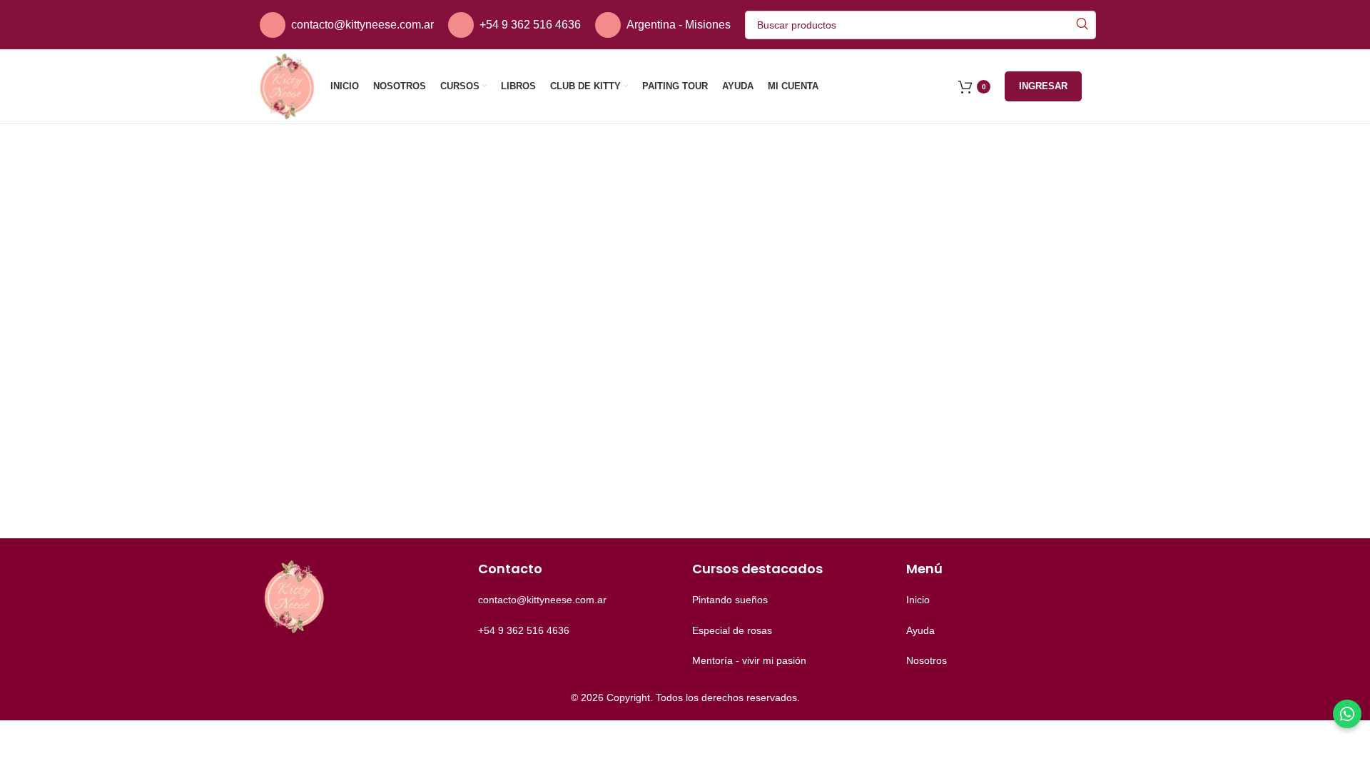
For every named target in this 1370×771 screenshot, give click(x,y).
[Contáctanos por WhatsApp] (1347, 714)
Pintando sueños (730, 599)
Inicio (918, 599)
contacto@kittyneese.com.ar (362, 25)
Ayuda (920, 630)
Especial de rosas (732, 630)
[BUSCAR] (1081, 25)
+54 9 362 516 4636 (530, 25)
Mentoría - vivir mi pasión (749, 660)
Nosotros (926, 660)
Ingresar (1043, 86)
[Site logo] (288, 85)
